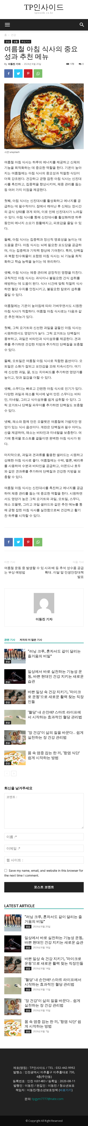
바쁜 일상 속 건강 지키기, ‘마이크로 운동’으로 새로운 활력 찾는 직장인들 (56, 697)
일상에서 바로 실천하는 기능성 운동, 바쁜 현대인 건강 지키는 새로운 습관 (56, 676)
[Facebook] (8, 73)
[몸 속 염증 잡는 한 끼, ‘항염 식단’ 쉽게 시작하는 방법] (15, 758)
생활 (15, 41)
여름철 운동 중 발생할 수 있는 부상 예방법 (24, 570)
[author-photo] (44, 613)
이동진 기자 (14, 63)
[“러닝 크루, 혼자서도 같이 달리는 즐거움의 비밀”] (15, 656)
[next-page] (13, 773)
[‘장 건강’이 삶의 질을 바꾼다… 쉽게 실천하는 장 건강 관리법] (15, 737)
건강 (13, 35)
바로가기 (66, 1090)
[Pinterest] (28, 73)
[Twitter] (18, 73)
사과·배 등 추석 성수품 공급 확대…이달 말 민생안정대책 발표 (64, 572)
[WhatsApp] (38, 73)
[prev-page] (7, 773)
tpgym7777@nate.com (47, 1099)
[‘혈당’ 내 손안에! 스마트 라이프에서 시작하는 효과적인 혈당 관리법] (15, 717)
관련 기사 (9, 639)
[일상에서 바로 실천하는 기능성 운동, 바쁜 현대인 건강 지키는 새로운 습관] (15, 676)
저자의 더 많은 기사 (31, 639)
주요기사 (25, 41)
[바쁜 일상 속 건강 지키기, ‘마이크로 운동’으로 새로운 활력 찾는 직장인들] (15, 697)
